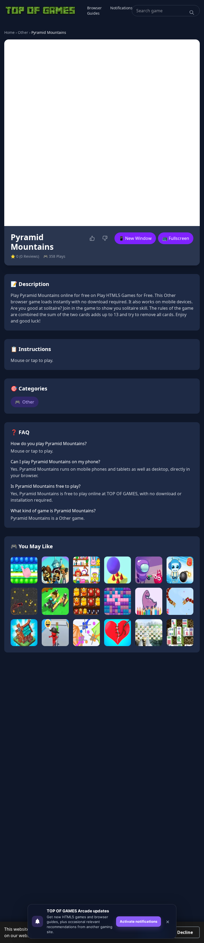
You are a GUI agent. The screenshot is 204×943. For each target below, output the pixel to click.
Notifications (121, 7)
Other (23, 32)
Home (9, 32)
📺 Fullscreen (175, 238)
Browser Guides (94, 10)
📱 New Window (135, 238)
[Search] (192, 12)
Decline (185, 932)
